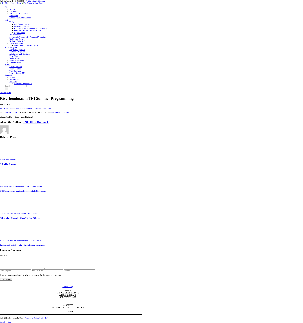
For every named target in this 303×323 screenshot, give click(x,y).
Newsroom (55, 112)
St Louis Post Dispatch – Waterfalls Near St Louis (18, 213)
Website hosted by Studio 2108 (37, 318)
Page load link (5, 322)
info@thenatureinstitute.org (35, 1)
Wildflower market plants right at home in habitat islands (21, 186)
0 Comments (64, 112)
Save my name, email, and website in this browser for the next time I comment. (31, 275)
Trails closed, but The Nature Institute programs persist (20, 240)
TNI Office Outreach (10, 112)
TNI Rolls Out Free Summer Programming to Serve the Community (25, 108)
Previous (3, 93)
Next (9, 93)
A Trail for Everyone (8, 159)
